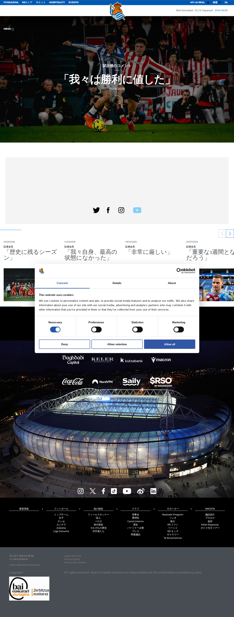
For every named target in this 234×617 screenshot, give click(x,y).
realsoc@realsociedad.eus (24, 565)
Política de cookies (75, 562)
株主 (172, 521)
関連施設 (135, 534)
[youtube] (137, 209)
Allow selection (117, 344)
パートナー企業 (135, 528)
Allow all (169, 344)
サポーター (173, 509)
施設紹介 (210, 515)
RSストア (27, 2)
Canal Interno (135, 521)
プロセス (210, 518)
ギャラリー (173, 534)
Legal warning (72, 556)
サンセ (61, 521)
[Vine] (140, 490)
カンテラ (61, 525)
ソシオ (172, 518)
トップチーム (61, 515)
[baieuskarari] (29, 588)
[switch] (96, 329)
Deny (64, 344)
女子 (61, 518)
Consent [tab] (62, 283)
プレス (135, 531)
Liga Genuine (61, 531)
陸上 (98, 518)
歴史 (135, 525)
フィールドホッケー (98, 515)
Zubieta (61, 528)
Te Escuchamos (173, 538)
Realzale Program (172, 515)
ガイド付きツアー (210, 528)
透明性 (135, 518)
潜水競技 (98, 525)
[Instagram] (121, 209)
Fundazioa (11, 2)
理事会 (135, 515)
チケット (41, 2)
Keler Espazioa (210, 525)
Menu (8, 29)
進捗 (210, 521)
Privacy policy (72, 559)
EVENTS (73, 2)
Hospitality (57, 2)
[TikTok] (114, 490)
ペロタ (98, 521)
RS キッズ (172, 531)
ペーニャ (173, 528)
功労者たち (98, 531)
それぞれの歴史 (98, 528)
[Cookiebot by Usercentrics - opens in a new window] (179, 271)
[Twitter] (96, 209)
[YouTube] (127, 490)
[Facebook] (108, 209)
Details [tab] (117, 283)
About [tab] (172, 283)
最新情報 (24, 509)
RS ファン (172, 525)
